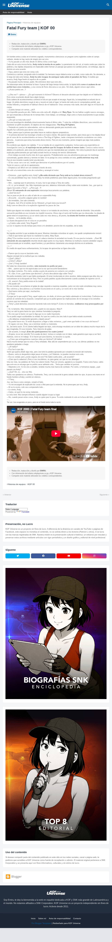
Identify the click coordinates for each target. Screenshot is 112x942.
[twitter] (17, 555)
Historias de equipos (32, 23)
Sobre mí (42, 918)
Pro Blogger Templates (41, 923)
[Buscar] (108, 4)
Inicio (33, 918)
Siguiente (104, 495)
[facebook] (43, 555)
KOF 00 (31, 484)
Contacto (77, 918)
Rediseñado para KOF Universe (66, 923)
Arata (29, 12)
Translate (25, 512)
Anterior (7, 495)
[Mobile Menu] (4, 4)
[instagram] (94, 555)
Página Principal (14, 23)
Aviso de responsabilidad (13, 12)
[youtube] (69, 555)
